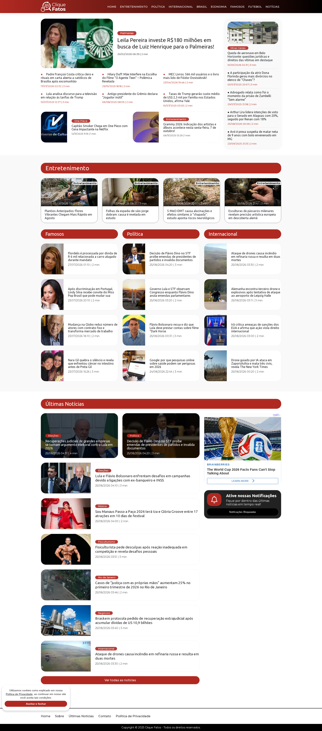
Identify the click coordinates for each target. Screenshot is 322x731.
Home (111, 6)
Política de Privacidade (133, 716)
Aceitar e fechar (36, 703)
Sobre (59, 716)
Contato (104, 716)
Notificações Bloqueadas (242, 512)
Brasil (202, 6)
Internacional (181, 6)
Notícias (272, 6)
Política (158, 6)
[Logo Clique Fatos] (53, 6)
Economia (219, 6)
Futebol (255, 6)
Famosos (237, 6)
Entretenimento (134, 6)
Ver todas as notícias (120, 680)
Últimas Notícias (81, 716)
